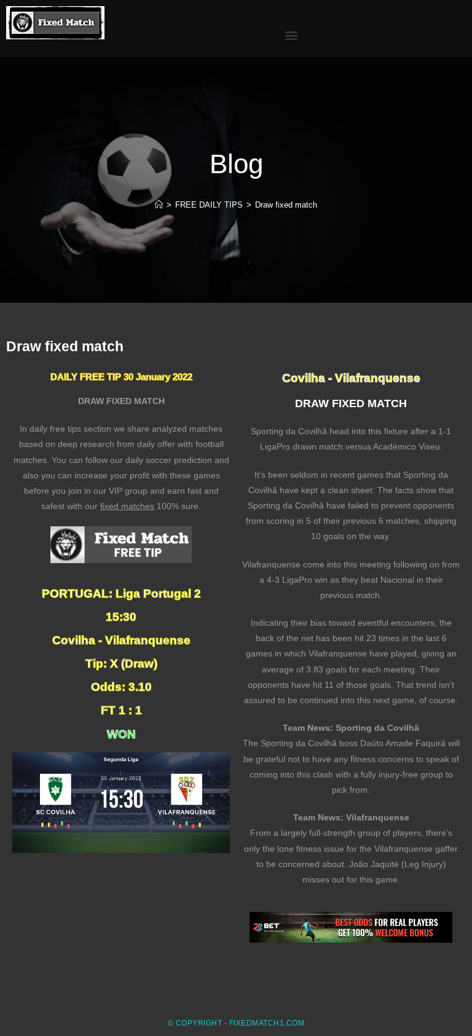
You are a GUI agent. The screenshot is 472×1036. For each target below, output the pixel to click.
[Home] (159, 204)
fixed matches (127, 506)
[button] (291, 35)
